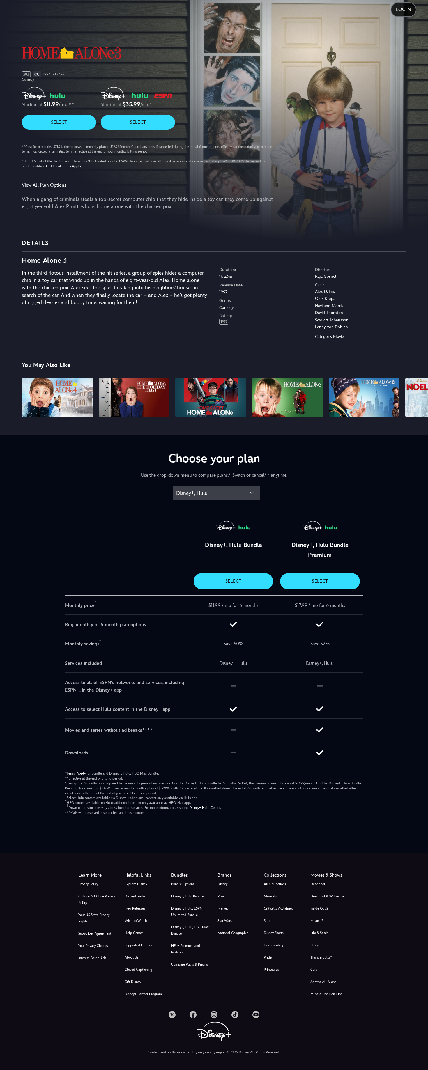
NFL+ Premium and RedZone (185, 949)
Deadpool (317, 884)
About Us (132, 957)
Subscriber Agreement (94, 933)
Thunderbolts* (321, 957)
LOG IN (403, 9)
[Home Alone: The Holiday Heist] (134, 397)
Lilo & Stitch (319, 933)
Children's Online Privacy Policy (96, 899)
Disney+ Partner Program (143, 994)
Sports (268, 921)
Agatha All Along (323, 982)
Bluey (314, 945)
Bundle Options (182, 884)
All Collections (275, 884)
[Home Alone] (287, 397)
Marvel (222, 908)
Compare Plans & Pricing (189, 964)
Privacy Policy (88, 884)
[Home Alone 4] (57, 397)
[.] (172, 1014)
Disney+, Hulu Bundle (187, 896)
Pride (268, 957)
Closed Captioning (138, 970)
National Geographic (232, 933)
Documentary (273, 945)
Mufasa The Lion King (326, 994)
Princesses (271, 970)
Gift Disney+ (134, 982)
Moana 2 (316, 921)
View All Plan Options (44, 185)
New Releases (135, 908)
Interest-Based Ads (92, 958)
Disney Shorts (274, 933)
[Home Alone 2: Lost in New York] (364, 397)
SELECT (59, 122)
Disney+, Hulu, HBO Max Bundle (190, 930)
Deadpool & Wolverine (327, 896)
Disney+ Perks (135, 896)
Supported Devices (138, 945)
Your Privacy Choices (93, 946)
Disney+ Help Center (204, 808)
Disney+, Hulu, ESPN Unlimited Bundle (186, 911)
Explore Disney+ (137, 884)
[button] (144, 875)
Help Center (134, 933)
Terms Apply (76, 773)
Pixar (221, 896)
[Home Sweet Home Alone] (210, 397)
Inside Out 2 (319, 908)
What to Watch (136, 921)
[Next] (417, 397)
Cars (313, 970)
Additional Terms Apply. (63, 166)
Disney (222, 884)
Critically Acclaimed (279, 908)
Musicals (270, 896)
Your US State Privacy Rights (93, 918)
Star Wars (224, 921)
